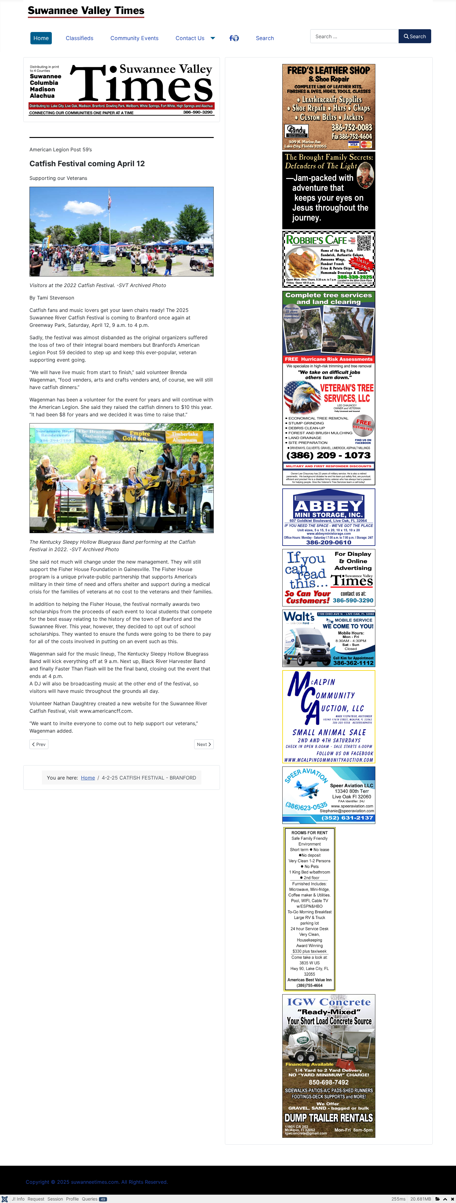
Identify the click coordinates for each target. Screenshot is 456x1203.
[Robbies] (328, 259)
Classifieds (79, 38)
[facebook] (234, 38)
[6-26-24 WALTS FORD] (328, 638)
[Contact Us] (211, 38)
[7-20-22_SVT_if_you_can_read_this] (328, 577)
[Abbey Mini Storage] (328, 517)
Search (265, 38)
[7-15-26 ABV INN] (309, 908)
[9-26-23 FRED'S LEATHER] (328, 106)
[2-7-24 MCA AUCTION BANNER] (328, 716)
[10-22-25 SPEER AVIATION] (328, 795)
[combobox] (354, 36)
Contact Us (190, 38)
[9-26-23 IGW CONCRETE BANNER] (328, 1065)
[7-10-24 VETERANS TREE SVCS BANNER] (328, 387)
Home (41, 38)
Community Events (134, 38)
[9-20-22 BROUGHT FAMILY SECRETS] (328, 190)
